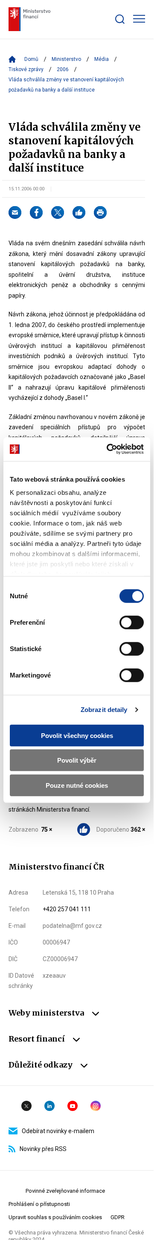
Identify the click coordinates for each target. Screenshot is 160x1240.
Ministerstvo (66, 59)
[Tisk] (100, 212)
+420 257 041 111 (67, 909)
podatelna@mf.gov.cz (72, 925)
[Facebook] (36, 212)
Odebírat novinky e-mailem (58, 1131)
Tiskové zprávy (26, 69)
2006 (63, 69)
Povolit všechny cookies (77, 735)
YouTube (72, 1106)
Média (101, 59)
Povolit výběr (76, 760)
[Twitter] (57, 212)
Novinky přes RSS (43, 1148)
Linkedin (49, 1106)
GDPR (118, 1217)
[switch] (131, 622)
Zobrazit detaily (104, 709)
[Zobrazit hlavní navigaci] (139, 19)
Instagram (95, 1106)
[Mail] (15, 212)
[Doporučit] (79, 212)
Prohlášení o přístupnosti (39, 1204)
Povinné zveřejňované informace (65, 1191)
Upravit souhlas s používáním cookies (55, 1217)
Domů (31, 59)
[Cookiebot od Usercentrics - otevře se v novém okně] (108, 449)
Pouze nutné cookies (77, 785)
